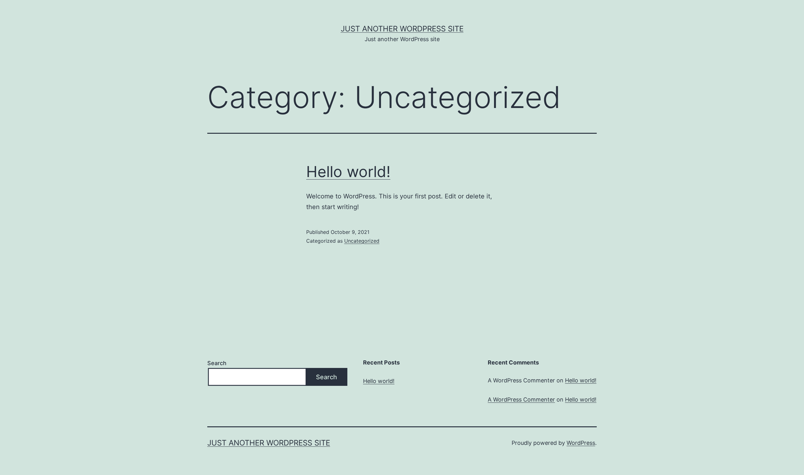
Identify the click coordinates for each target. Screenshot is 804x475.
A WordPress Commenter (521, 399)
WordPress (581, 443)
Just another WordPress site (402, 28)
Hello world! (348, 171)
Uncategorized (361, 241)
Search (216, 363)
